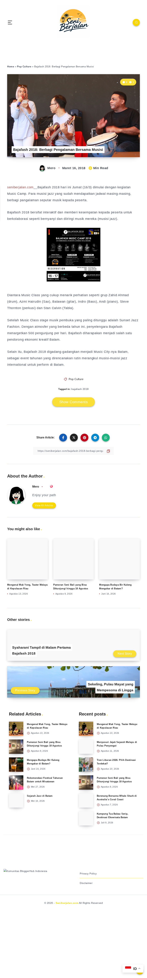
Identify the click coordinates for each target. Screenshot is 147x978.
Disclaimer (86, 883)
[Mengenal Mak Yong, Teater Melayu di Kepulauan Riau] (16, 729)
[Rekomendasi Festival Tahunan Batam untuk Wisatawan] (16, 782)
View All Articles (44, 505)
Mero (35, 486)
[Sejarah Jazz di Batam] (16, 800)
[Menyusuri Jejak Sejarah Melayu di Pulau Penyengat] (86, 747)
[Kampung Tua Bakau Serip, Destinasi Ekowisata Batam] (86, 818)
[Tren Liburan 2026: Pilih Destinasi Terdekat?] (86, 764)
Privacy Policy (88, 873)
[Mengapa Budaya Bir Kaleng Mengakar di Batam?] (16, 764)
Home (10, 66)
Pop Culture (24, 66)
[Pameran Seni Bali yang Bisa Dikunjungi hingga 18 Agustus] (16, 747)
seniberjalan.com (20, 187)
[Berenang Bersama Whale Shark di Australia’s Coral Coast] (86, 800)
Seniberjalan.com (67, 902)
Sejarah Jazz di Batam (40, 796)
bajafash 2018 (80, 389)
